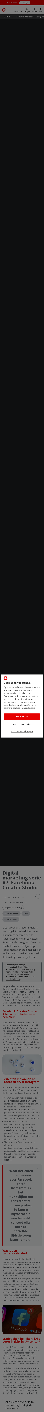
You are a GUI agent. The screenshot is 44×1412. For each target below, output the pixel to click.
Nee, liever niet (21, 724)
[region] (22, 706)
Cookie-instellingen (22, 731)
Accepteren (22, 716)
